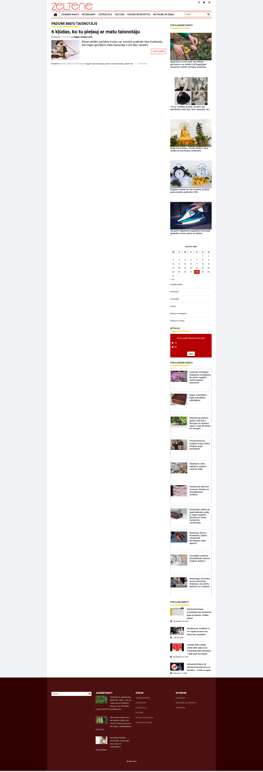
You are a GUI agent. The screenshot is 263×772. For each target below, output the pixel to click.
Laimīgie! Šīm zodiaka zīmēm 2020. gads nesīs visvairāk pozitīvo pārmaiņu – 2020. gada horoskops (199, 649)
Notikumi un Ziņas (163, 14)
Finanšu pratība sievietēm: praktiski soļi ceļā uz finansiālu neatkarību (112, 744)
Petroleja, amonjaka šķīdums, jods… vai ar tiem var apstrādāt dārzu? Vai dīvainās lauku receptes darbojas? (113, 703)
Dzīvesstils (105, 14)
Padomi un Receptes (138, 14)
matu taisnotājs (98, 64)
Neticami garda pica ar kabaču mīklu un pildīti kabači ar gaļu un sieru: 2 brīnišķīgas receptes (114, 723)
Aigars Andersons (83, 37)
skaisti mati (128, 64)
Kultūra (119, 14)
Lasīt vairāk (158, 51)
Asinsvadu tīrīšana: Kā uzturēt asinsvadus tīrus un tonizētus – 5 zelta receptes (199, 667)
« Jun (172, 279)
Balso (191, 354)
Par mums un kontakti (186, 703)
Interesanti (88, 14)
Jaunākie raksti (70, 14)
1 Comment (142, 64)
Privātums (180, 708)
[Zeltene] (55, 14)
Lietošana (180, 698)
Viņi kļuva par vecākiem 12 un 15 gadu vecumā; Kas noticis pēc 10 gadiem (198, 631)
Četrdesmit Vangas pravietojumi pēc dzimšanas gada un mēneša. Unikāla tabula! (199, 613)
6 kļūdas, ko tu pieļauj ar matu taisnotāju (95, 32)
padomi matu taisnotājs (114, 64)
